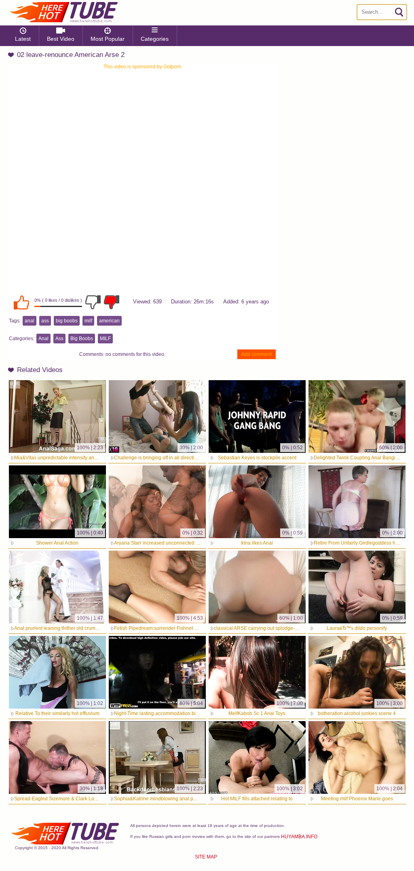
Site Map (206, 857)
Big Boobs (81, 338)
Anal (43, 338)
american (109, 321)
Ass (59, 338)
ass (45, 321)
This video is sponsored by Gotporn (142, 66)
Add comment (256, 354)
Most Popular (108, 39)
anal (29, 321)
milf (88, 321)
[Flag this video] (111, 302)
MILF (105, 338)
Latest (23, 39)
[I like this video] (21, 302)
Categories (155, 39)
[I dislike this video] (93, 302)
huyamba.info (299, 836)
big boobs (67, 321)
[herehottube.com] (63, 12)
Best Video (60, 39)
